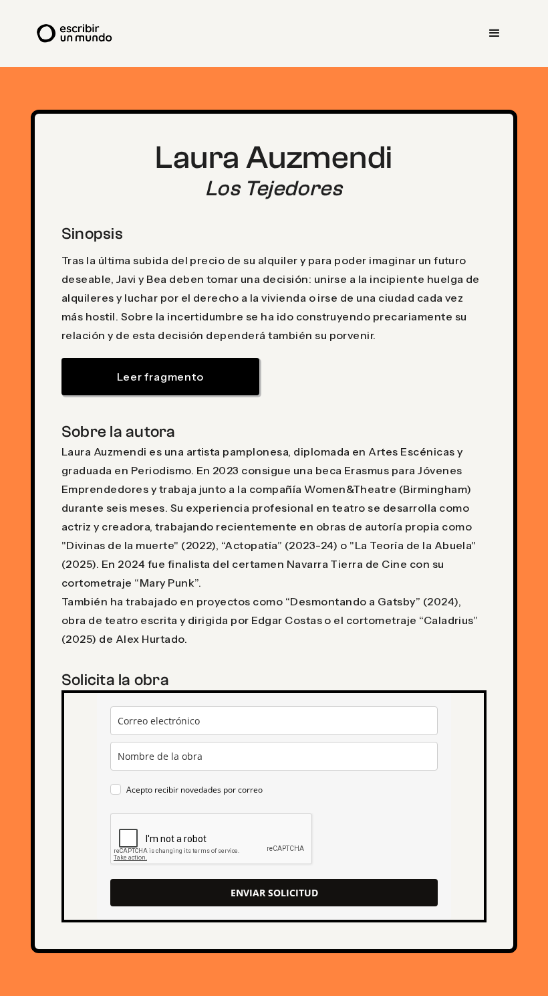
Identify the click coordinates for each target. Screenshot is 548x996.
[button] (494, 33)
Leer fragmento (160, 376)
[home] (75, 33)
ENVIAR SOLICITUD (274, 892)
